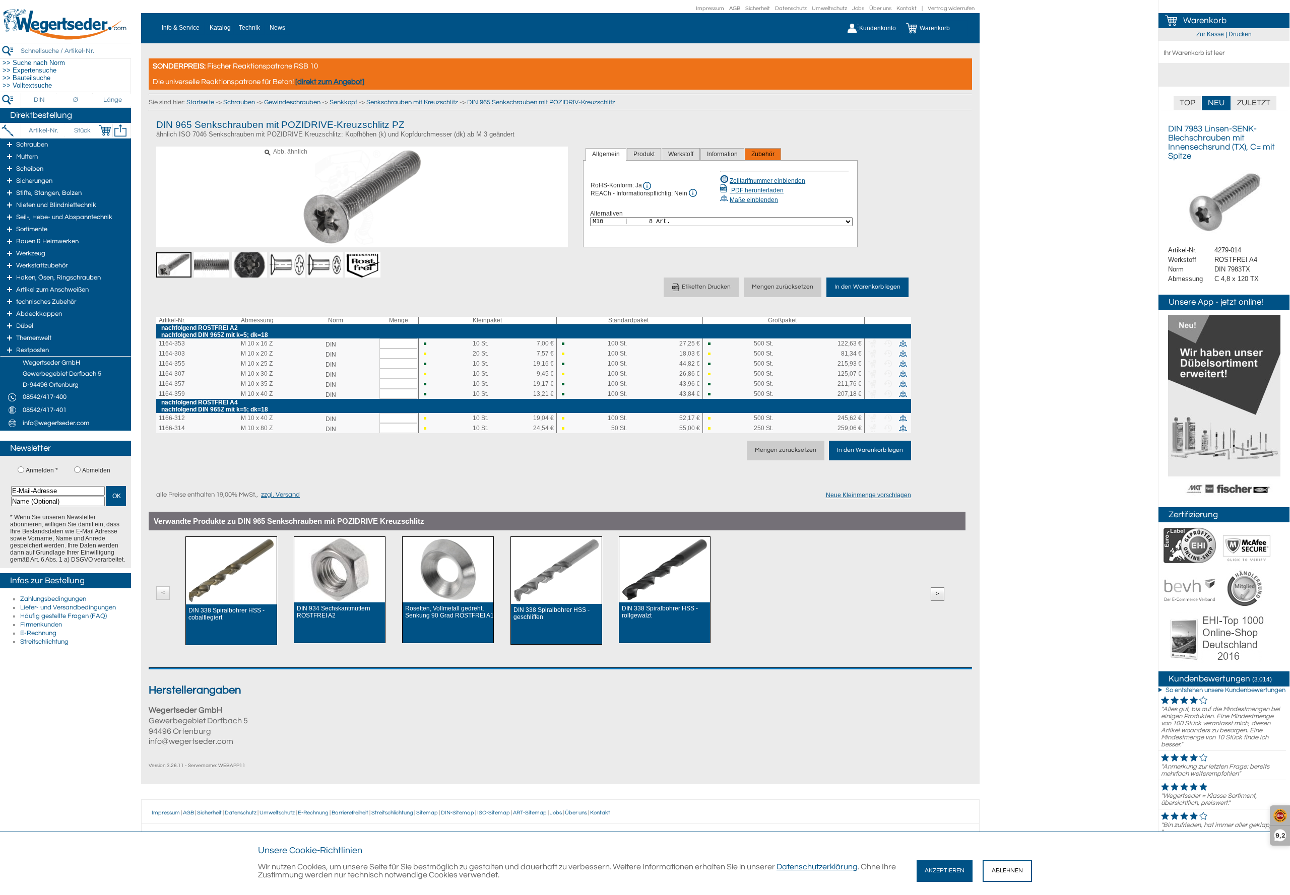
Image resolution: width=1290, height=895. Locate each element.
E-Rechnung (38, 633)
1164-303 (172, 353)
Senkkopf (343, 102)
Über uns (880, 8)
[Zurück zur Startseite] (65, 38)
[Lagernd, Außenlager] (429, 343)
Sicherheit (757, 8)
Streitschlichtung (44, 641)
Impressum (710, 8)
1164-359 (172, 393)
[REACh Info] (693, 193)
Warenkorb (1205, 20)
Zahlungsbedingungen (53, 598)
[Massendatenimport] (120, 130)
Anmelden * (42, 470)
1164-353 (172, 343)
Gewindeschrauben (292, 102)
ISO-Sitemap (493, 812)
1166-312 (172, 418)
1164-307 (172, 373)
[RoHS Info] (647, 186)
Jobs (858, 8)
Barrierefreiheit (350, 812)
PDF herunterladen (757, 190)
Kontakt (906, 8)
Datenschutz (791, 8)
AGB (734, 8)
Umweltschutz (829, 8)
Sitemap (427, 812)
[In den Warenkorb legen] (105, 130)
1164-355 (172, 363)
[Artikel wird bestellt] (429, 354)
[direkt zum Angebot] (329, 82)
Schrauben (239, 102)
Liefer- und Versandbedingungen (68, 607)
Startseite (200, 102)
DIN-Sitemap (457, 812)
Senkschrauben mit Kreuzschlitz (412, 102)
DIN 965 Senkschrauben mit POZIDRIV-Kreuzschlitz (541, 102)
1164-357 (172, 383)
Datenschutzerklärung (817, 867)
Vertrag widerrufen (951, 8)
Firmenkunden (41, 624)
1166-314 (172, 428)
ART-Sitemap (530, 812)
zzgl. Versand (280, 494)
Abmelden (96, 470)
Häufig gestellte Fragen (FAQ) (63, 615)
